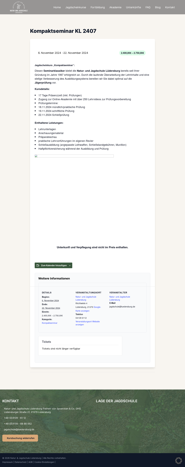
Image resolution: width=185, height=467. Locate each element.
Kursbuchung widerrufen (21, 438)
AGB (30, 462)
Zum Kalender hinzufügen (54, 265)
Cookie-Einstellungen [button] (44, 462)
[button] (178, 460)
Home (57, 7)
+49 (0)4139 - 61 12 (15, 417)
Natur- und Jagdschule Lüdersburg (86, 298)
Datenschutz (21, 462)
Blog (158, 7)
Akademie (115, 7)
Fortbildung (98, 7)
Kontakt (170, 7)
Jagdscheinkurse (75, 7)
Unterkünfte (133, 7)
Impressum (7, 462)
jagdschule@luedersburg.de (19, 429)
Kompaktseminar (49, 322)
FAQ (148, 7)
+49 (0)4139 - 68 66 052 (18, 423)
